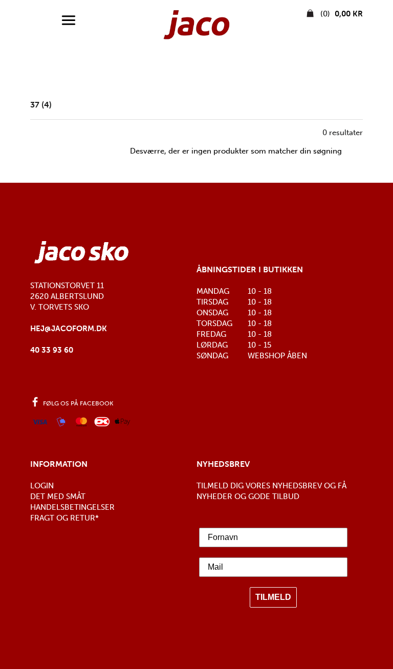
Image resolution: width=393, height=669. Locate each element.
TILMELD (273, 597)
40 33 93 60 (51, 350)
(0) (340, 13)
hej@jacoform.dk (68, 328)
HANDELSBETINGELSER (72, 507)
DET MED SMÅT (57, 496)
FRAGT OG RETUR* (64, 518)
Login (42, 485)
